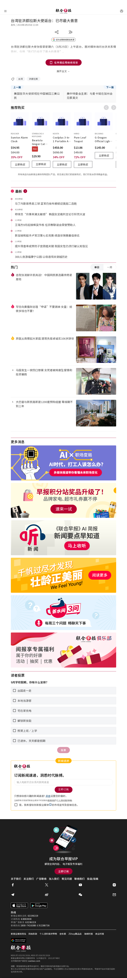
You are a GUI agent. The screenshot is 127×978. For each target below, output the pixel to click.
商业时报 (99, 933)
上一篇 (17, 87)
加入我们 (54, 879)
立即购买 (20, 164)
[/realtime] (25, 191)
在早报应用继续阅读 (66, 62)
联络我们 (79, 879)
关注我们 (29, 879)
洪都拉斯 (33, 78)
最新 (18, 191)
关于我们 (16, 879)
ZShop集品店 (75, 933)
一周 (109, 267)
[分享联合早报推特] (46, 885)
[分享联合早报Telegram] (13, 895)
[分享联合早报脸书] (13, 885)
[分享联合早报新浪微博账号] (46, 895)
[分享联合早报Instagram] (114, 885)
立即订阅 (63, 871)
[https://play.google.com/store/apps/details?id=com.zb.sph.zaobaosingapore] (38, 905)
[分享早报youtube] (80, 885)
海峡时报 (88, 933)
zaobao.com (34, 960)
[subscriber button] (121, 11)
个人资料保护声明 (48, 933)
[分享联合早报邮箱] (114, 895)
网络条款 (32, 933)
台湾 (20, 78)
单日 (97, 267)
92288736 (44, 925)
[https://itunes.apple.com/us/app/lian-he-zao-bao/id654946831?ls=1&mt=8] (19, 905)
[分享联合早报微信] (80, 895)
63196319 (33, 915)
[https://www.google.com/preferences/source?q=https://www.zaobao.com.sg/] (18, 940)
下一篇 (110, 87)
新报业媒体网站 (18, 933)
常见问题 (67, 879)
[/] (63, 11)
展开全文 (62, 71)
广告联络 (41, 879)
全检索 (62, 933)
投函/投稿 (92, 879)
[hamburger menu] (5, 11)
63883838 (26, 918)
